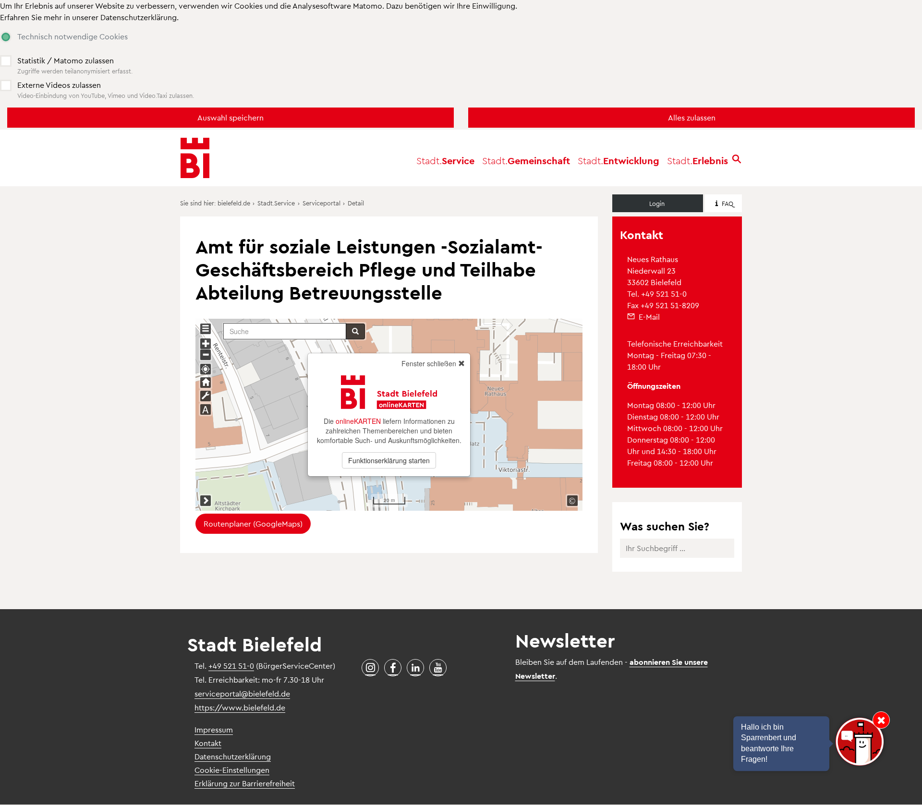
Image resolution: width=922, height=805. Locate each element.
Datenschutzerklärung (138, 17)
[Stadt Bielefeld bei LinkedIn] (415, 667)
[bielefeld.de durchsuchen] (736, 160)
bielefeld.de (234, 202)
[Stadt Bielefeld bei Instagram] (370, 667)
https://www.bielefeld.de (239, 707)
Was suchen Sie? (664, 526)
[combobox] (677, 554)
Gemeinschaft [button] (526, 160)
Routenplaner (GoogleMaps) (253, 523)
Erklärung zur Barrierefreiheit (244, 783)
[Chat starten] (860, 742)
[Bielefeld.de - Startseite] (195, 158)
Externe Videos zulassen (59, 84)
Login (657, 203)
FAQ (727, 203)
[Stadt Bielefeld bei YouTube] (438, 667)
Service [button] (445, 160)
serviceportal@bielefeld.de (242, 693)
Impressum (213, 729)
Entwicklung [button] (618, 160)
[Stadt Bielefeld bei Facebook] (392, 667)
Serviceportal (321, 202)
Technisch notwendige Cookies (72, 36)
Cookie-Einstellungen (231, 769)
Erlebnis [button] (697, 160)
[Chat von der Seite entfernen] (881, 720)
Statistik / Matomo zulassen (65, 60)
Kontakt (207, 742)
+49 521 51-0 (664, 293)
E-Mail (649, 316)
